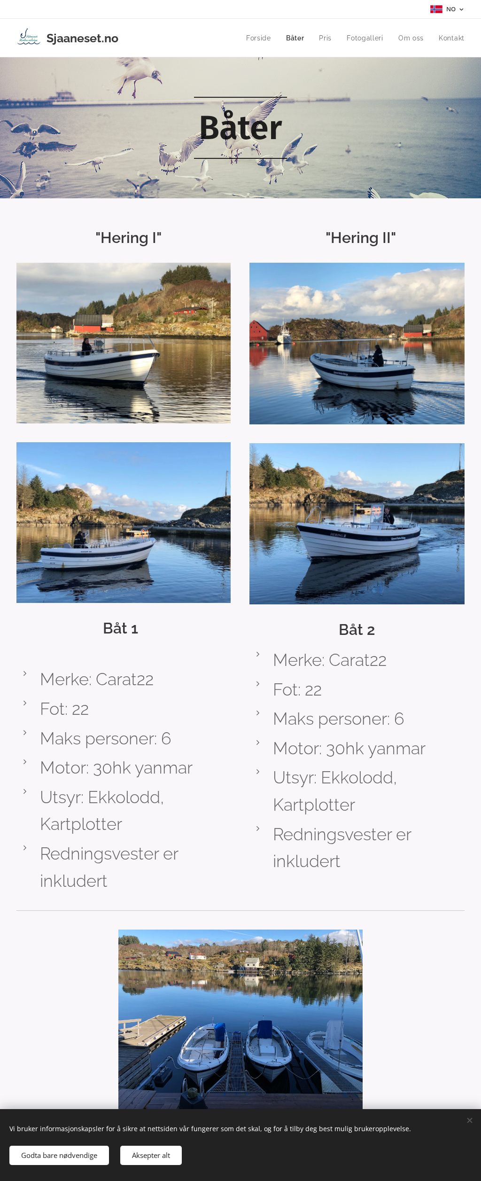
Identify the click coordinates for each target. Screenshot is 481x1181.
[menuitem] (261, 38)
